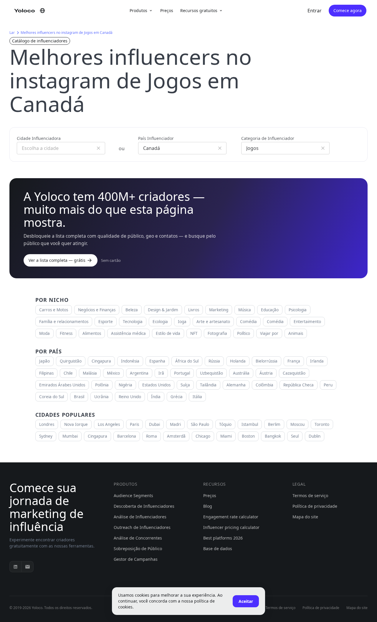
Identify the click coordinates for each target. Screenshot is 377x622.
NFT (194, 333)
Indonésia (130, 361)
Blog (207, 506)
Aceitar (246, 601)
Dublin (314, 436)
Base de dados (217, 548)
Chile (68, 373)
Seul (295, 436)
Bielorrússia (266, 361)
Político (243, 333)
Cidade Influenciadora (39, 138)
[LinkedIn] (16, 566)
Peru (328, 385)
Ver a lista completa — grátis (57, 260)
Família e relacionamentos (63, 321)
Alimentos (91, 333)
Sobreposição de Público (138, 548)
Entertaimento (307, 321)
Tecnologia (133, 321)
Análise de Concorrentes (138, 538)
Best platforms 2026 (223, 538)
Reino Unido (130, 396)
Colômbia (264, 385)
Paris (134, 424)
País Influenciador (156, 138)
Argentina (139, 373)
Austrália (241, 373)
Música (244, 309)
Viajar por (269, 333)
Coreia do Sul (51, 396)
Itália (197, 396)
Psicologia (298, 309)
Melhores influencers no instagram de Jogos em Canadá (67, 32)
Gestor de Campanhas (136, 559)
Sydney (45, 436)
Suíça (185, 385)
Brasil (79, 396)
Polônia (102, 385)
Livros (193, 309)
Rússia (214, 361)
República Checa (298, 385)
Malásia (90, 373)
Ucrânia (101, 396)
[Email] (27, 566)
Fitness (66, 333)
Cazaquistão (294, 373)
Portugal (182, 373)
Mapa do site (305, 517)
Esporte (105, 321)
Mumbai (70, 436)
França (293, 361)
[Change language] (42, 11)
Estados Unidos (156, 385)
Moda (44, 333)
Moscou (297, 424)
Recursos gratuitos (198, 10)
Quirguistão (71, 361)
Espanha (157, 361)
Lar (12, 32)
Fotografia (217, 333)
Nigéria (125, 385)
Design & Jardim (163, 309)
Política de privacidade (314, 506)
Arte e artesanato (213, 321)
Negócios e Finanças (96, 309)
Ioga (182, 321)
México (113, 373)
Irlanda (317, 361)
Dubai (154, 424)
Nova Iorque (76, 424)
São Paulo (200, 424)
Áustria (266, 373)
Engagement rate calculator (230, 517)
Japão (44, 361)
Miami (226, 436)
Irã (161, 373)
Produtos (138, 10)
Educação (270, 309)
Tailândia (208, 385)
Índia (156, 396)
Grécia (177, 396)
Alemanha (236, 385)
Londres (46, 424)
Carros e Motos (53, 309)
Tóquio (225, 424)
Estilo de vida (168, 333)
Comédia (248, 321)
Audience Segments (133, 495)
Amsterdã (176, 436)
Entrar (314, 10)
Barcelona (126, 436)
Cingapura (101, 361)
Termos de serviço (310, 495)
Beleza (131, 309)
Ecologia (160, 321)
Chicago (203, 436)
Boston (248, 436)
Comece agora (347, 10)
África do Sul (187, 361)
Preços (166, 10)
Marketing (218, 309)
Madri (175, 424)
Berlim (274, 424)
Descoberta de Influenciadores (144, 506)
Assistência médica (128, 333)
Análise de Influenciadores (140, 517)
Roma (151, 436)
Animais (295, 333)
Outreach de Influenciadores (142, 527)
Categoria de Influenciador (267, 138)
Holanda (238, 361)
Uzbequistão (211, 373)
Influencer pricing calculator (231, 527)
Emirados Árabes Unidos (62, 385)
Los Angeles (109, 424)
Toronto (322, 424)
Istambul (250, 424)
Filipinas (46, 373)
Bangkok (273, 436)
